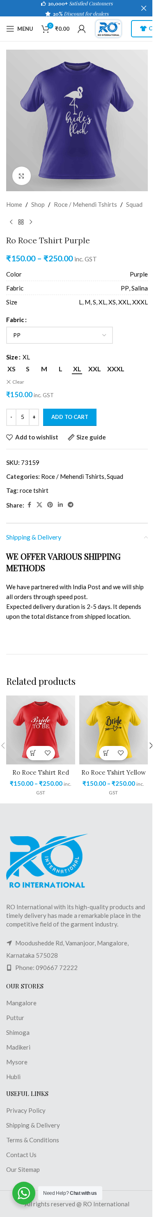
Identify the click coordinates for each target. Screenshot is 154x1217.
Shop (38, 204)
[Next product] (31, 222)
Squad (134, 204)
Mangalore (21, 1003)
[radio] (11, 369)
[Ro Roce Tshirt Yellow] (113, 729)
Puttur (15, 1017)
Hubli (13, 1076)
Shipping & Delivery (33, 1125)
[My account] (82, 29)
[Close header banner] (143, 8)
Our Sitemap (23, 1169)
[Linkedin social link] (60, 504)
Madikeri (18, 1047)
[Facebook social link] (29, 504)
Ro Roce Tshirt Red (40, 772)
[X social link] (39, 504)
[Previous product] (11, 222)
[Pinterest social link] (50, 504)
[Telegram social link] (70, 504)
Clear (18, 382)
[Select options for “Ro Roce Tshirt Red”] (33, 753)
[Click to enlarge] (21, 176)
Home (14, 204)
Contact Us (21, 1154)
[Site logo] (108, 28)
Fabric (15, 319)
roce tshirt (34, 490)
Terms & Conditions (32, 1140)
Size (12, 357)
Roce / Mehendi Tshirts (85, 204)
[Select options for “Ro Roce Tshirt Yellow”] (106, 753)
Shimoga (18, 1032)
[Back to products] (21, 222)
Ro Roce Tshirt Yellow (113, 772)
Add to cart (69, 417)
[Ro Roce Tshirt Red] (40, 729)
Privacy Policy (26, 1110)
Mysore (17, 1062)
